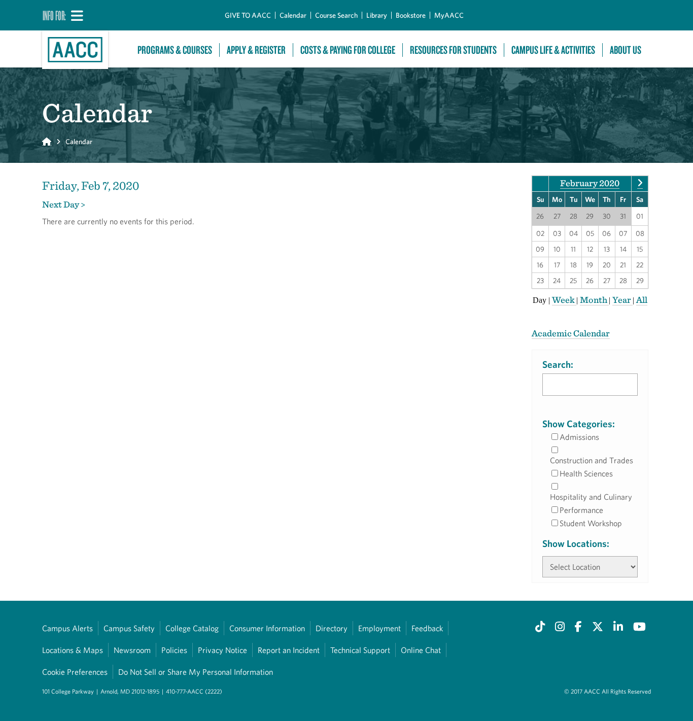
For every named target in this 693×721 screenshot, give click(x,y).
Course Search (336, 15)
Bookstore (411, 15)
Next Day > (63, 204)
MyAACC (449, 15)
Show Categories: (578, 424)
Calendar (293, 15)
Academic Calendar (571, 333)
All (641, 299)
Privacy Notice (222, 650)
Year (622, 299)
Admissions (579, 436)
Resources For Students (453, 50)
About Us (625, 50)
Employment (379, 628)
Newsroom (132, 650)
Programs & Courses (174, 50)
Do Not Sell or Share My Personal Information (195, 671)
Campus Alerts (67, 628)
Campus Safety (129, 628)
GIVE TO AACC (248, 15)
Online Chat (421, 650)
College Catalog (192, 628)
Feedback (427, 628)
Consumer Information (267, 628)
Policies (174, 650)
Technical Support (360, 650)
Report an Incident (289, 650)
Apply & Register (256, 50)
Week (564, 299)
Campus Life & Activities (553, 50)
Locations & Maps (72, 650)
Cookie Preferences (75, 671)
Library (376, 15)
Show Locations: (575, 543)
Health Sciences (586, 473)
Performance (581, 509)
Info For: (54, 15)
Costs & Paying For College (347, 50)
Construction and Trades (591, 460)
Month (594, 299)
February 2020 (589, 183)
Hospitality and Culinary (591, 496)
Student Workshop (591, 523)
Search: (557, 364)
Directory (332, 628)
